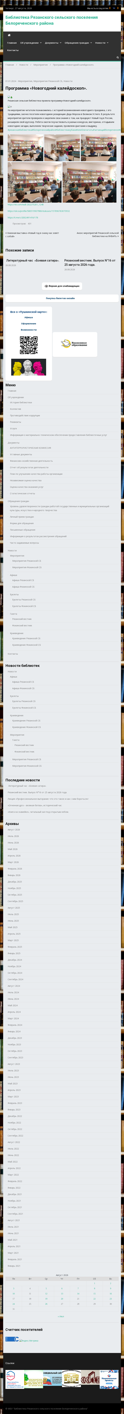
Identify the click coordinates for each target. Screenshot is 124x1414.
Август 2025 (14, 907)
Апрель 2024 (14, 1011)
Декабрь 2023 (15, 1037)
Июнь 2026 (13, 842)
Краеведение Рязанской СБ (26, 638)
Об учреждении (29, 42)
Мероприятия (25, 81)
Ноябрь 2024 (14, 966)
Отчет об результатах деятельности (29, 467)
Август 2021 (14, 1220)
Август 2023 (14, 1064)
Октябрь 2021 (15, 1207)
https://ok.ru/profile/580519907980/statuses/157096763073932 (39, 211)
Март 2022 (13, 1174)
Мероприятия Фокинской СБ (27, 567)
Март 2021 (13, 1252)
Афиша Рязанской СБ (23, 580)
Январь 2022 (14, 1187)
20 (62, 1299)
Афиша (13, 575)
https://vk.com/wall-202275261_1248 (26, 204)
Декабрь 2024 (15, 959)
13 (62, 1294)
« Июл (61, 1316)
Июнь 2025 (13, 920)
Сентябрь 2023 (15, 1057)
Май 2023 (13, 1083)
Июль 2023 (13, 1070)
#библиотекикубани (65, 129)
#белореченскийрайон (43, 129)
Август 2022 (14, 1142)
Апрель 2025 (14, 933)
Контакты (13, 50)
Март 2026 (13, 862)
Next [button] (117, 266)
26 (46, 1304)
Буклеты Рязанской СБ (24, 599)
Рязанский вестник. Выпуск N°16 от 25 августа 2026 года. (37, 792)
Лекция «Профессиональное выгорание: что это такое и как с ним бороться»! (91, 265)
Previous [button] (7, 266)
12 (46, 1294)
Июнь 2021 (13, 1233)
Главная (12, 42)
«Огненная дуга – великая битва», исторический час (35, 805)
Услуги (13, 428)
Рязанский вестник (22, 619)
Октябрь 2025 (15, 894)
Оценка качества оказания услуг (27, 486)
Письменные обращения (22, 529)
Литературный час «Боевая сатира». (27, 785)
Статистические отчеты (22, 493)
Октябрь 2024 (15, 972)
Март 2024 (13, 1018)
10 (14, 1294)
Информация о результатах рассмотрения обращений (38, 536)
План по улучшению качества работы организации (36, 473)
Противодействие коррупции (25, 415)
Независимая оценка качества (25, 480)
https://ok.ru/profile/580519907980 (110, 8)
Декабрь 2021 (15, 1194)
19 (46, 1299)
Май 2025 (13, 927)
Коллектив (15, 408)
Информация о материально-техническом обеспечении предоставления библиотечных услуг (58, 435)
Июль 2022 (13, 1148)
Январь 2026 (14, 875)
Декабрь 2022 (15, 1116)
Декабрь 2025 (15, 881)
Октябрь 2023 (15, 1051)
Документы (51, 42)
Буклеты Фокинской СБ (24, 606)
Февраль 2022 (15, 1181)
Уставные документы (21, 454)
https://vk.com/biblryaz (114, 8)
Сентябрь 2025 (15, 901)
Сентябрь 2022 (15, 1135)
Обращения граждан (77, 42)
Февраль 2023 (15, 1103)
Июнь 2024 (13, 998)
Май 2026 (13, 849)
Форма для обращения (22, 523)
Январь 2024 (14, 1031)
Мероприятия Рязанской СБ (47, 81)
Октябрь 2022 (15, 1129)
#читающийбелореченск (105, 129)
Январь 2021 (14, 1265)
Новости (100, 42)
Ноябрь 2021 (14, 1200)
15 (94, 1294)
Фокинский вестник (22, 625)
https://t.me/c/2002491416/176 (23, 217)
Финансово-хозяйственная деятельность (31, 460)
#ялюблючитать (84, 129)
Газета (13, 613)
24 (14, 1304)
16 (111, 1294)
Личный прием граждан (22, 516)
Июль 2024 (13, 992)
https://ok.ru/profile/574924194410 (118, 8)
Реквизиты (15, 422)
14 (78, 1294)
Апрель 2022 (14, 1168)
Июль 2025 (13, 914)
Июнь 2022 (13, 1155)
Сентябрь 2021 (15, 1213)
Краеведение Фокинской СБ (26, 644)
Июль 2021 (13, 1226)
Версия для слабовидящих (63, 286)
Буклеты (14, 594)
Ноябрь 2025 (14, 888)
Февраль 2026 (15, 868)
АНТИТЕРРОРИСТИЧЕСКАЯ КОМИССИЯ (30, 447)
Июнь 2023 (13, 1077)
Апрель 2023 (14, 1090)
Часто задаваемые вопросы (24, 542)
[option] (32, 263)
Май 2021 (13, 1239)
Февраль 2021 (15, 1259)
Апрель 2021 (14, 1246)
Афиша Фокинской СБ (23, 586)
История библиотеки (21, 402)
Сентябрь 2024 (15, 979)
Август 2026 (14, 829)
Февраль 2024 (15, 1024)
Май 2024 (13, 1005)
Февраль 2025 (15, 946)
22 (94, 1299)
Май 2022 (13, 1161)
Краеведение (16, 633)
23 (111, 1299)
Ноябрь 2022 (14, 1122)
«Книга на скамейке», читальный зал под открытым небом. (38, 811)
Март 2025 (13, 940)
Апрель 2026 (14, 855)
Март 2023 (13, 1096)
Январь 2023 (14, 1109)
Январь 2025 (14, 953)
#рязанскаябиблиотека (20, 129)
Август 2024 (14, 985)
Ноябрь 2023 (14, 1044)
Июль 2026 (13, 836)
